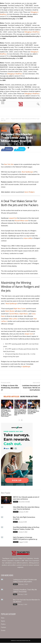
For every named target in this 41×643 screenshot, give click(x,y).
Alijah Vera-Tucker (20, 308)
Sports (7, 118)
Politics (16, 501)
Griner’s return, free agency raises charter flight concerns (33, 411)
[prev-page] (19, 420)
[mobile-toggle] (3, 104)
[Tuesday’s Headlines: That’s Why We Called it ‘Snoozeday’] (2, 589)
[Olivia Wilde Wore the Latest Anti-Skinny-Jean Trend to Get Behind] (2, 507)
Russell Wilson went (21, 220)
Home (2, 118)
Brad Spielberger (27, 172)
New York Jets (9, 164)
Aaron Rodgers (29, 192)
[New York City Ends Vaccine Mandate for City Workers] (2, 599)
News (15, 594)
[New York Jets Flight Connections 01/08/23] (2, 517)
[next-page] (22, 420)
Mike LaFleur (13, 319)
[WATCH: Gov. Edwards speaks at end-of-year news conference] (6, 500)
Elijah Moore (23, 314)
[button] (37, 104)
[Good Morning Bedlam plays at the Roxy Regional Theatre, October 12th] (2, 527)
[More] (28, 149)
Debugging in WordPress (32, 32)
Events (15, 532)
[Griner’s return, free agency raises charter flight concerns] (34, 404)
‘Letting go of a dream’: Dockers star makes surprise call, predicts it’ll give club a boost (6, 413)
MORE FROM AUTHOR (29, 397)
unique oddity (27, 238)
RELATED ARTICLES (11, 397)
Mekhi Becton (9, 311)
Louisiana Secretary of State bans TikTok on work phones (31, 387)
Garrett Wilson (14, 314)
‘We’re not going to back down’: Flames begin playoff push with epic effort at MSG (20, 412)
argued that (13, 218)
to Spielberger (25, 366)
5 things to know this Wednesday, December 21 (10, 387)
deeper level (29, 334)
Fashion (16, 511)
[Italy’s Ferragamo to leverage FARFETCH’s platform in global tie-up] (2, 537)
